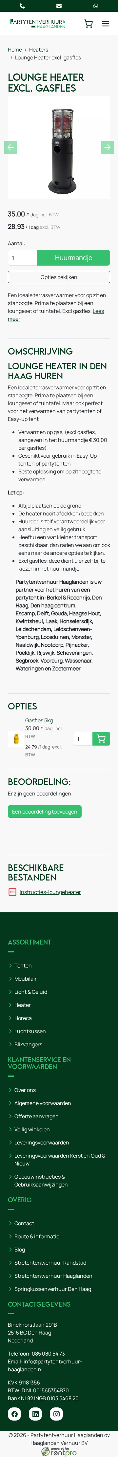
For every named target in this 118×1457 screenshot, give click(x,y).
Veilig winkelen (32, 1129)
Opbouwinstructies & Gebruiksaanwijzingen (41, 1180)
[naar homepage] (37, 23)
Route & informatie (36, 1236)
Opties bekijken (59, 277)
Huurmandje (73, 257)
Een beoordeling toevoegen (44, 811)
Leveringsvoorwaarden (41, 1142)
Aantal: (16, 243)
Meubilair (25, 978)
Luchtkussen (30, 1031)
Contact (24, 1223)
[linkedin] (35, 1414)
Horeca (23, 1018)
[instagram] (56, 1414)
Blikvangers (28, 1044)
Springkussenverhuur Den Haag (52, 1289)
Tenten (23, 965)
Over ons (25, 1090)
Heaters (38, 49)
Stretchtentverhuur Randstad (50, 1262)
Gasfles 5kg (39, 720)
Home (15, 49)
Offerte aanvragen (36, 1116)
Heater (22, 1005)
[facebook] (14, 1414)
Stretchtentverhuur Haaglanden (53, 1275)
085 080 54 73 (48, 1353)
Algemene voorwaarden (42, 1103)
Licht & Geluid (30, 991)
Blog (19, 1249)
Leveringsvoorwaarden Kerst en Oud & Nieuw (59, 1159)
